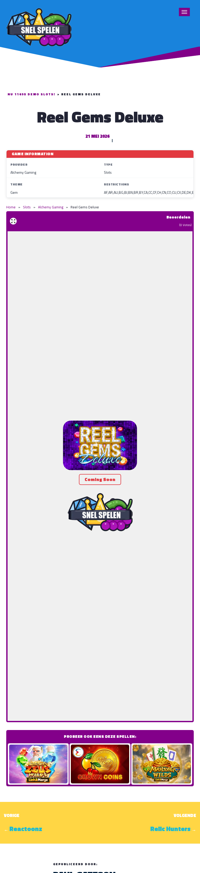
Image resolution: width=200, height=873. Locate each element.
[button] (100, 445)
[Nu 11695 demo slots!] (38, 26)
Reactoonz (25, 829)
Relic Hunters (170, 829)
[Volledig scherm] (13, 221)
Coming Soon (100, 479)
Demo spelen (38, 763)
